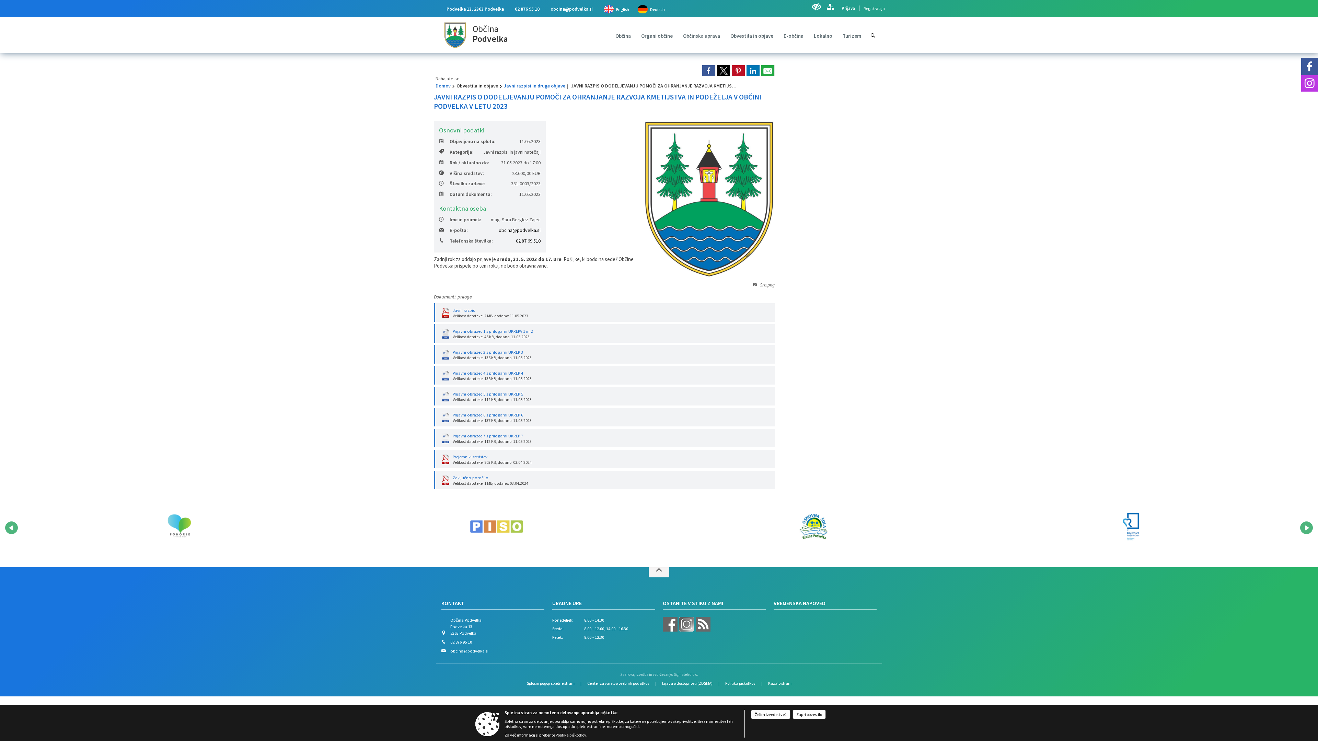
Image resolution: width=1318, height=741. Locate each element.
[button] (11, 527)
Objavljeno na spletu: (473, 141)
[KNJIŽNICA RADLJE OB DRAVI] (1131, 526)
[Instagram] (1309, 83)
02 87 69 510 (528, 241)
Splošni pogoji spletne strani (551, 683)
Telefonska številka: (471, 241)
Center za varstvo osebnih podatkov (618, 683)
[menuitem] (623, 35)
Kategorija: (462, 152)
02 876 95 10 (527, 9)
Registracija (874, 8)
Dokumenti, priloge (453, 297)
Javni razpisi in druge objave (534, 86)
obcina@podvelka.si (572, 9)
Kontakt (452, 603)
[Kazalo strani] (830, 7)
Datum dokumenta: (471, 194)
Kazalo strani (779, 683)
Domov (443, 86)
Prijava (848, 8)
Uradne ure (567, 603)
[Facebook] (1309, 66)
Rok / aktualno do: (469, 163)
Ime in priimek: (465, 219)
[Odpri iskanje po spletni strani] (873, 35)
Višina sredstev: (467, 173)
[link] (709, 70)
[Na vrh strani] (659, 572)
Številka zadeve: (467, 183)
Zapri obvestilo (809, 714)
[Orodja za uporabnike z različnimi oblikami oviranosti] (816, 7)
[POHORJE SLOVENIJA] (179, 526)
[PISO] (496, 526)
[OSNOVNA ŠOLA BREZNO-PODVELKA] (813, 526)
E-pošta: (459, 230)
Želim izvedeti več (771, 714)
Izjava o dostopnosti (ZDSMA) (687, 683)
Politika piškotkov (740, 683)
